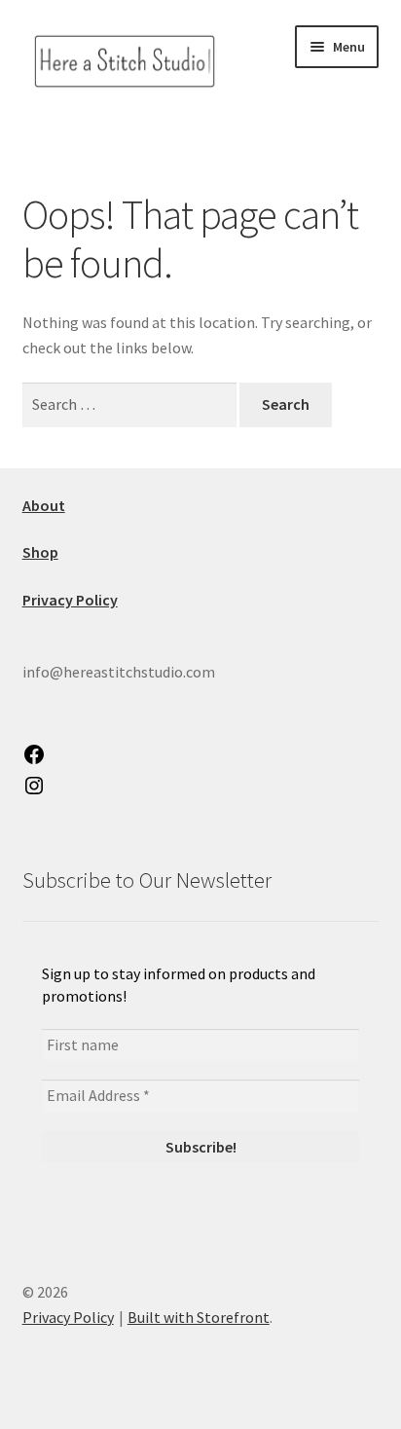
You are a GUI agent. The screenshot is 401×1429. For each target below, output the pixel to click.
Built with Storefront (199, 1317)
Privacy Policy (68, 1317)
